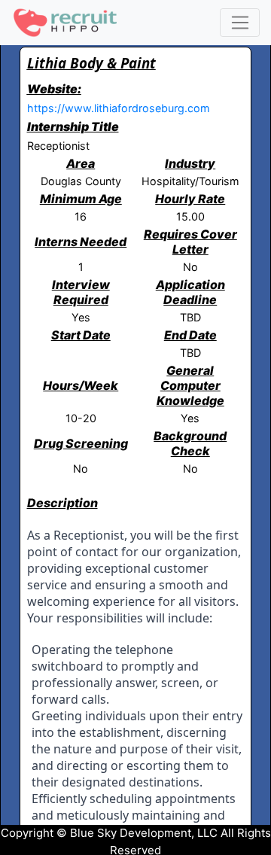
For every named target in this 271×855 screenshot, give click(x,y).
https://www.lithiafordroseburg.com (118, 108)
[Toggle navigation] (240, 22)
